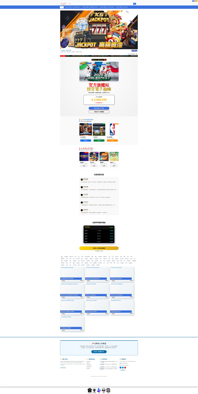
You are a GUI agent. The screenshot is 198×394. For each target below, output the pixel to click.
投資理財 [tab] (105, 258)
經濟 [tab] (131, 258)
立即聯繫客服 (122, 370)
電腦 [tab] (121, 260)
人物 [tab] (90, 262)
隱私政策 (88, 363)
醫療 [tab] (74, 262)
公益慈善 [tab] (78, 262)
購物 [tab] (79, 265)
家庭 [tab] (70, 260)
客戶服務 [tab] (74, 260)
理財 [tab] (104, 260)
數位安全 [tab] (83, 260)
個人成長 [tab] (116, 256)
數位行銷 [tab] (71, 256)
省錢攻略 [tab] (130, 262)
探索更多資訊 (63, 367)
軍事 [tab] (111, 262)
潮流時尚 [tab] (113, 260)
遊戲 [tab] (92, 260)
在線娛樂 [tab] (66, 256)
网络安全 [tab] (128, 260)
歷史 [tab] (114, 262)
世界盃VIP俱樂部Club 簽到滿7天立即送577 (90, 7)
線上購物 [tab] (100, 262)
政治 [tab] (126, 262)
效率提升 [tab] (83, 265)
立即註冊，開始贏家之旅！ (99, 351)
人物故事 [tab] (122, 262)
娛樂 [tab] (62, 256)
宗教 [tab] (118, 262)
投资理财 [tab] (88, 260)
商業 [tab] (67, 258)
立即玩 (84, 165)
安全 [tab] (104, 262)
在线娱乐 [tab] (86, 258)
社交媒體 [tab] (96, 258)
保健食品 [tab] (93, 265)
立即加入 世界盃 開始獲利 (99, 248)
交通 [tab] (107, 262)
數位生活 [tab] (127, 258)
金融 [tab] (70, 258)
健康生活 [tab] (116, 258)
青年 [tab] (70, 265)
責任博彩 (88, 368)
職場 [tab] (62, 260)
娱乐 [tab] (82, 258)
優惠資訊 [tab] (86, 262)
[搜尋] (134, 4)
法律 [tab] (109, 256)
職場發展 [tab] (66, 260)
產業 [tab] (124, 256)
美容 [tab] (67, 265)
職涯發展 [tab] (62, 262)
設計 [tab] (134, 258)
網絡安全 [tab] (105, 256)
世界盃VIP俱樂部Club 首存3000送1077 (107, 7)
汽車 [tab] (124, 260)
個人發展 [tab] (78, 258)
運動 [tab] (92, 256)
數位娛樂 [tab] (96, 260)
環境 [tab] (131, 256)
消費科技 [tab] (62, 265)
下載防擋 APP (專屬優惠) (99, 111)
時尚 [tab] (79, 260)
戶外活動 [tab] (74, 265)
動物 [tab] (96, 256)
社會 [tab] (128, 256)
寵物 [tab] (117, 260)
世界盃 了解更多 (99, 334)
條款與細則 (88, 361)
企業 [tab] (74, 258)
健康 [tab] (112, 258)
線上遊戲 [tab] (108, 260)
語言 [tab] (82, 262)
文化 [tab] (79, 256)
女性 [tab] (70, 262)
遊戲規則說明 (89, 366)
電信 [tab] (101, 260)
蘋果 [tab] (67, 262)
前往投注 (85, 140)
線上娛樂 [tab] (122, 258)
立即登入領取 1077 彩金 (99, 108)
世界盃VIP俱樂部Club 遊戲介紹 (122, 7)
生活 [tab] (112, 256)
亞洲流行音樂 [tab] (87, 256)
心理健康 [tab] (100, 256)
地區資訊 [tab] (88, 265)
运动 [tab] (109, 258)
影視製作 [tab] (98, 265)
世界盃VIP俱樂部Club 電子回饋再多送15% (72, 7)
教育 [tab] (121, 256)
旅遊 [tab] (101, 258)
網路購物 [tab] (95, 262)
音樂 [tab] (82, 256)
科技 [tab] (75, 256)
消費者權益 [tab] (134, 260)
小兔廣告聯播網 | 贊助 (132, 54)
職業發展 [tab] (62, 258)
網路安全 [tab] (91, 258)
